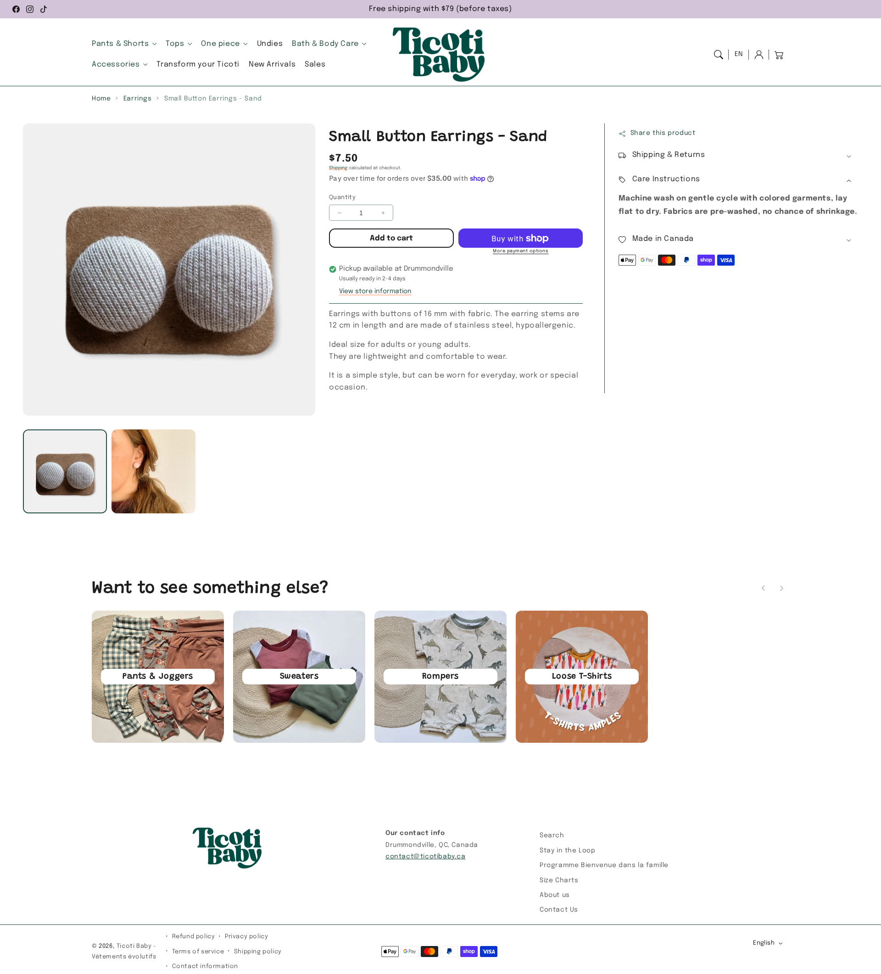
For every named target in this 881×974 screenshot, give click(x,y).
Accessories (116, 64)
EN (739, 54)
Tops (175, 44)
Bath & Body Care (325, 44)
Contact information (205, 966)
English (764, 943)
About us (555, 895)
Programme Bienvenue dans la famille (604, 865)
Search (552, 835)
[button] (718, 55)
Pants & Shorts (120, 44)
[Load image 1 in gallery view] (65, 471)
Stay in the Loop (568, 850)
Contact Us (559, 910)
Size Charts (559, 880)
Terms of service (198, 952)
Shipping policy (258, 952)
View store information (375, 292)
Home (101, 98)
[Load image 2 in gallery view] (153, 471)
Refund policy (193, 937)
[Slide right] (781, 588)
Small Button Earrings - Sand (213, 98)
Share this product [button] (663, 133)
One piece (220, 44)
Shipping (338, 168)
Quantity (342, 197)
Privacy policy (246, 937)
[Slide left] (763, 588)
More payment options (520, 251)
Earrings (137, 98)
